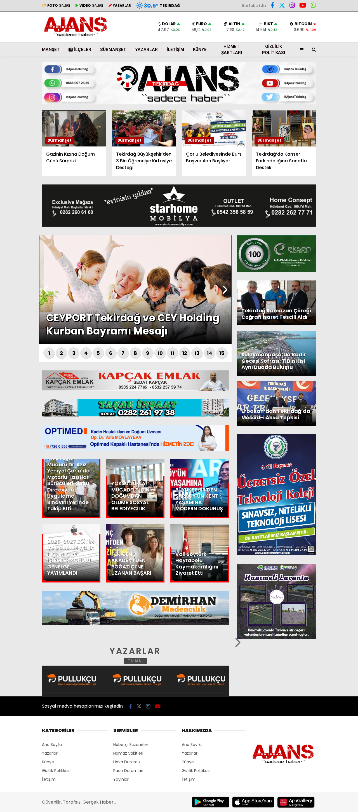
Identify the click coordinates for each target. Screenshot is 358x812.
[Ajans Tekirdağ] (75, 36)
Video (303, 54)
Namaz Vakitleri (128, 753)
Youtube (325, 212)
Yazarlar (306, 66)
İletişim (175, 49)
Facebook (324, 165)
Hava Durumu (310, 92)
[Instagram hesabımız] (148, 706)
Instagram (325, 196)
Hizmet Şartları (231, 49)
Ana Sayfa (309, 31)
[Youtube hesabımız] (158, 706)
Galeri (304, 43)
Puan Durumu (312, 104)
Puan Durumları (128, 770)
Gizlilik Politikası (273, 49)
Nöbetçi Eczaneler (130, 744)
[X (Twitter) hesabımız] (323, 180)
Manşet (51, 49)
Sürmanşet (113, 49)
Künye (200, 49)
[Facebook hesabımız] (272, 6)
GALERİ (58, 5)
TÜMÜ (135, 660)
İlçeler (82, 49)
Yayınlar (121, 779)
